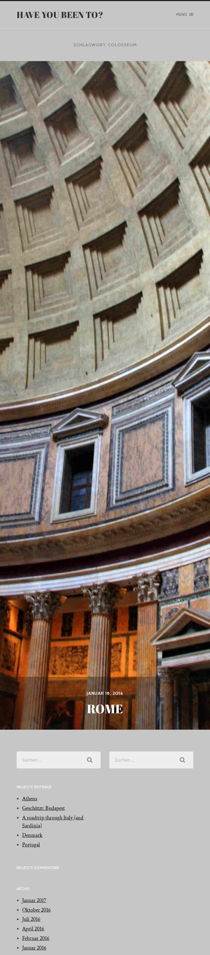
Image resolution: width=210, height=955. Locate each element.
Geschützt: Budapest (43, 808)
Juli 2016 (31, 919)
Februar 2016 (35, 938)
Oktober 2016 (36, 910)
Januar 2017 (34, 900)
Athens (29, 798)
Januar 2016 (34, 947)
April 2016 (33, 928)
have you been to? (60, 14)
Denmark (32, 835)
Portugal (31, 844)
